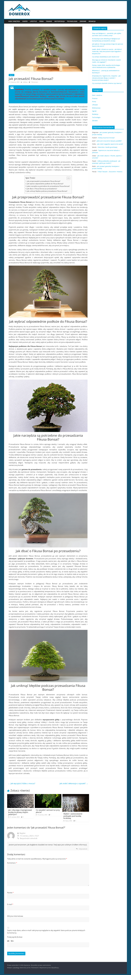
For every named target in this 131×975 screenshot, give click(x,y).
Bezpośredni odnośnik (28, 838)
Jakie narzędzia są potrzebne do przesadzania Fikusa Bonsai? (48, 186)
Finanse (49, 21)
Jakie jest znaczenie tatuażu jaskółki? (109, 141)
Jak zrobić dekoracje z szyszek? (74, 783)
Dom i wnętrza (14, 21)
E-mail (10, 904)
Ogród (25, 21)
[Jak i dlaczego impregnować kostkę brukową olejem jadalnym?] (20, 795)
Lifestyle (33, 21)
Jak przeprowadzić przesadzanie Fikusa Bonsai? (43, 181)
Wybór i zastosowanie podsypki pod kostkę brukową (72, 816)
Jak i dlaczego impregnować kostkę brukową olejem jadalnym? (20, 812)
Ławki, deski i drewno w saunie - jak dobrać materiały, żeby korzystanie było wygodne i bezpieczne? (107, 51)
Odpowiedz (83, 849)
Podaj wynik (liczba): (15, 937)
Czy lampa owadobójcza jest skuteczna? (105, 57)
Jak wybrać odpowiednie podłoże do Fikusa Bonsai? (45, 184)
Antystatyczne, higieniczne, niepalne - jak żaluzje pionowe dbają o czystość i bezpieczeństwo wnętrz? (106, 78)
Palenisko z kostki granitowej (107, 147)
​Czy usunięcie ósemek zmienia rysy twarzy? (107, 83)
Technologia (72, 21)
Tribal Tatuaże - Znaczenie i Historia (110, 172)
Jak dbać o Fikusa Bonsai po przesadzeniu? (42, 189)
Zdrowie (83, 21)
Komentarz (12, 863)
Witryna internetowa (15, 916)
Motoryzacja (59, 21)
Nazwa (10, 892)
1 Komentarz (34, 82)
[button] (67, 178)
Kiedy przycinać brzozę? (106, 138)
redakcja (25, 82)
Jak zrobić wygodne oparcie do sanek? (110, 144)
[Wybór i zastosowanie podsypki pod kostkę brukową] (75, 795)
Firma (41, 21)
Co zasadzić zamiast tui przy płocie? (48, 811)
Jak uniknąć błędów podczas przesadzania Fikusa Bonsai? (47, 191)
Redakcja (92, 21)
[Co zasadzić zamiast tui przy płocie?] (48, 795)
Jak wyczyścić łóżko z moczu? (21, 783)
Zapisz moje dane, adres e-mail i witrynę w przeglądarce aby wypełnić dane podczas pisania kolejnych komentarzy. (46, 931)
